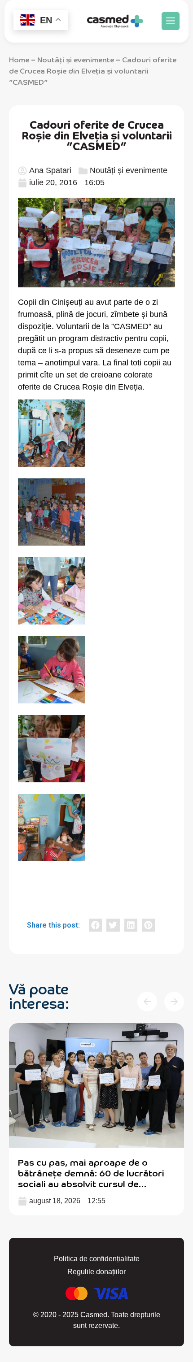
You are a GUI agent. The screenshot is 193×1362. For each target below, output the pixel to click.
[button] (171, 21)
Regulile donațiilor (96, 1271)
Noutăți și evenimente (75, 59)
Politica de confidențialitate (97, 1258)
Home (19, 59)
